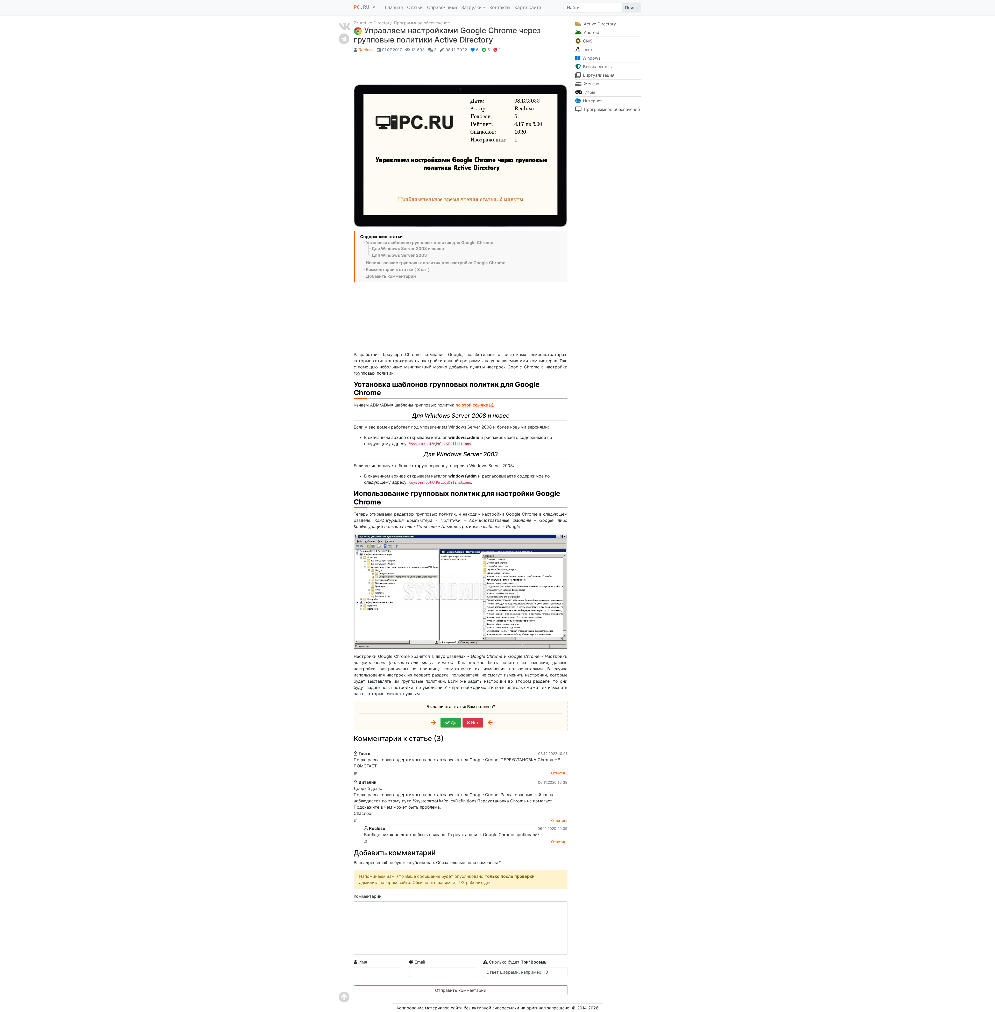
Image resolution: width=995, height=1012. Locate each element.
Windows (590, 58)
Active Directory (376, 22)
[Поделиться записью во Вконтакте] (345, 26)
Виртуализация (598, 75)
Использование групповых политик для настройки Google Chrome (436, 262)
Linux (587, 49)
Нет (474, 722)
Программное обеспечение (422, 22)
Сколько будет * (517, 962)
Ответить (559, 773)
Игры (589, 92)
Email (419, 962)
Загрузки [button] (471, 7)
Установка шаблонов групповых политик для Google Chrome (429, 242)
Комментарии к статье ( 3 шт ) (398, 269)
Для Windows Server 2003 (399, 255)
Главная (394, 7)
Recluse (366, 49)
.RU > (366, 7)
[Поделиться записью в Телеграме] (345, 38)
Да (453, 722)
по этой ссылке (472, 405)
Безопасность (597, 66)
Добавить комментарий (391, 276)
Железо (590, 83)
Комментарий (368, 896)
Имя (362, 962)
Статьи (415, 7)
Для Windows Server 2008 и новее (408, 248)
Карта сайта (527, 7)
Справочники (442, 7)
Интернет (592, 100)
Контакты (499, 7)
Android (590, 32)
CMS (587, 41)
